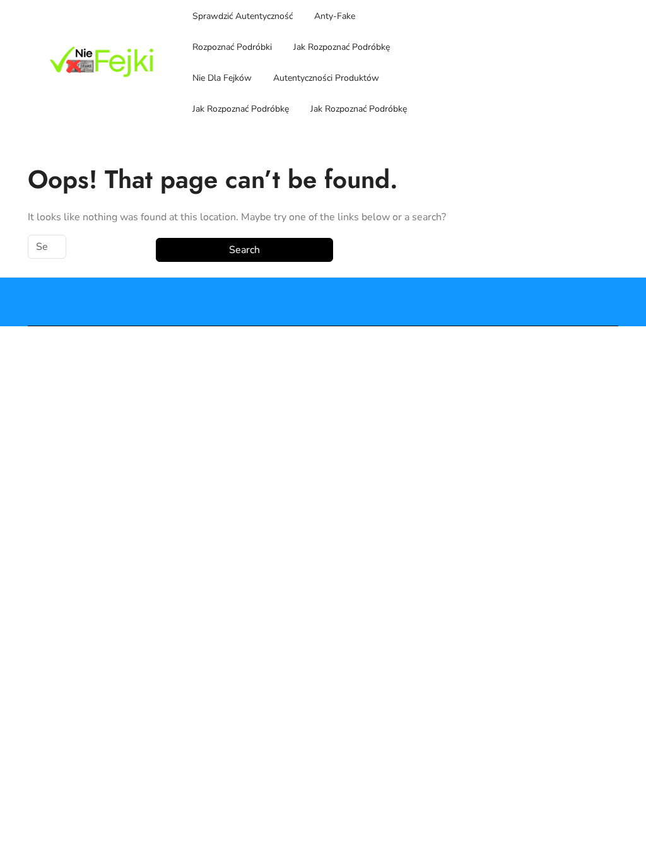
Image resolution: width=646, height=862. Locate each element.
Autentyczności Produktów (326, 78)
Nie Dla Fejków (222, 78)
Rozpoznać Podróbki (232, 47)
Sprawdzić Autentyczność (242, 16)
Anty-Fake (334, 16)
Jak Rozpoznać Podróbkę (341, 47)
